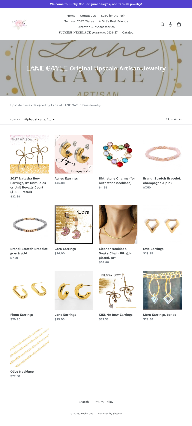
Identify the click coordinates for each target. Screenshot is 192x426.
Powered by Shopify (110, 413)
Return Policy (103, 402)
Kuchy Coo (87, 413)
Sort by (15, 119)
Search (84, 402)
